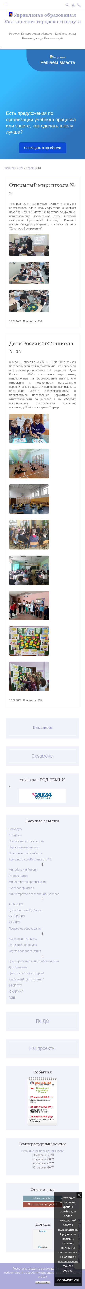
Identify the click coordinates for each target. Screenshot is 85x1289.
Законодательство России (26, 841)
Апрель (30, 168)
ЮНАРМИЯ (16, 991)
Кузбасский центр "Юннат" (26, 979)
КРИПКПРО (17, 916)
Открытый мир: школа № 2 (42, 189)
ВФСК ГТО (15, 985)
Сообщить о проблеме (42, 148)
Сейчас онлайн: (42, 1198)
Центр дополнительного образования (34, 961)
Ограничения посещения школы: (42, 1151)
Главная (9, 168)
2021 (20, 168)
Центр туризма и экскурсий (26, 973)
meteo (42, 1247)
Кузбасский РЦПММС (23, 938)
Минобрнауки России (23, 869)
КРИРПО (14, 922)
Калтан (42, 1231)
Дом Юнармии (18, 967)
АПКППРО (16, 904)
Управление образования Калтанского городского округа (42, 18)
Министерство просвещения (27, 881)
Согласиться (68, 1280)
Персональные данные (23, 847)
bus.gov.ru (15, 835)
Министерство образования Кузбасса (34, 894)
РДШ (12, 997)
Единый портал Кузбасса (25, 910)
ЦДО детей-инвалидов (23, 944)
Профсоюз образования (25, 928)
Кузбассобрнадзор (21, 888)
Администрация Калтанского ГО (30, 859)
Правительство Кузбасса (25, 853)
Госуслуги (15, 829)
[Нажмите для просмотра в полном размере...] (42, 245)
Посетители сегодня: (42, 1204)
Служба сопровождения (25, 951)
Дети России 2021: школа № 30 (41, 347)
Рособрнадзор (18, 875)
